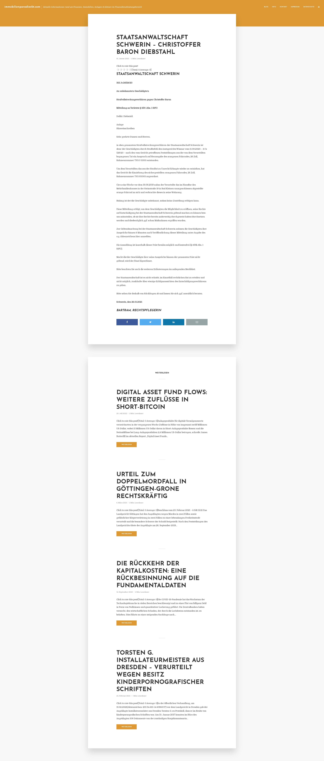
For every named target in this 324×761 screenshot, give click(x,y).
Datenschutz (308, 7)
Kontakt (283, 7)
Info (274, 7)
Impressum (295, 7)
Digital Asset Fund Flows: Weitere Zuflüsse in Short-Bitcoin (161, 400)
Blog (266, 7)
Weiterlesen (127, 444)
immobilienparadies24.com (22, 7)
